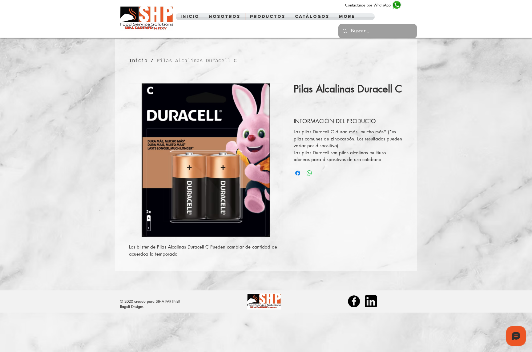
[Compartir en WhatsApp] (309, 173)
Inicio (138, 61)
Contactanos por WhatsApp (368, 5)
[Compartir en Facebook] (297, 173)
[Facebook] (354, 301)
